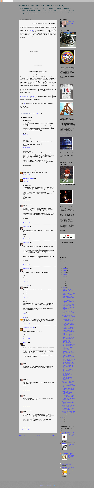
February (64, 287)
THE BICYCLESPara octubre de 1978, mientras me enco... (68, 406)
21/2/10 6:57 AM (26, 238)
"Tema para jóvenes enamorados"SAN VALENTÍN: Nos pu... (67, 341)
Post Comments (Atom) (29, 438)
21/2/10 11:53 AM (26, 313)
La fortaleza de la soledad (67, 463)
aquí (24, 103)
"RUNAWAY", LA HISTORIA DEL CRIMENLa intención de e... (68, 385)
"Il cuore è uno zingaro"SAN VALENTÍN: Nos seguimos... (68, 363)
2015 (63, 261)
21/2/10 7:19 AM (26, 297)
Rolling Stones (34, 96)
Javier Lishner (26, 204)
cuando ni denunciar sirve (66, 464)
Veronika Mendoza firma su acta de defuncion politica (71, 456)
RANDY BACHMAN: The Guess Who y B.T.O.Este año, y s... (68, 294)
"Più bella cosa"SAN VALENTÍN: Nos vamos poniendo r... (67, 374)
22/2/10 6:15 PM (26, 358)
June (64, 280)
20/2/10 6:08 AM (26, 147)
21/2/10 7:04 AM (26, 264)
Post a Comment (25, 429)
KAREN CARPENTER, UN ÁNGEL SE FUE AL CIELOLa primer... (68, 402)
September (65, 274)
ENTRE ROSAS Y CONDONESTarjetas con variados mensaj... (67, 334)
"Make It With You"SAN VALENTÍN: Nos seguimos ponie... (68, 352)
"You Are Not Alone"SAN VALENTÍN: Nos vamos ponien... (67, 378)
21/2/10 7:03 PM (26, 323)
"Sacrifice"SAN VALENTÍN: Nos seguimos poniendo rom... (68, 360)
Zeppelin (22, 96)
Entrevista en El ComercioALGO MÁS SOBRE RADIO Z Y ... (67, 392)
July (63, 278)
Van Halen (26, 96)
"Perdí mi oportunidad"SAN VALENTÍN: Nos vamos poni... (67, 370)
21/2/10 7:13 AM (26, 281)
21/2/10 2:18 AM (26, 200)
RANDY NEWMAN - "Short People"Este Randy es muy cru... (68, 301)
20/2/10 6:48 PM (26, 174)
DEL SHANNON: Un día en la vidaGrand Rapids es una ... (68, 396)
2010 (63, 267)
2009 (63, 417)
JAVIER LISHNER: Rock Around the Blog (41, 5)
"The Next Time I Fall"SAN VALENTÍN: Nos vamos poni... (67, 366)
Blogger (53, 485)
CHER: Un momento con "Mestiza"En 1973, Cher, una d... (68, 316)
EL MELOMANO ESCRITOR (67, 453)
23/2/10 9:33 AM (26, 390)
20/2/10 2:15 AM (26, 134)
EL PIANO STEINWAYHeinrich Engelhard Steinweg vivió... (68, 328)
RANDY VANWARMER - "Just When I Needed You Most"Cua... (68, 308)
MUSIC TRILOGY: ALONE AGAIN (71, 435)
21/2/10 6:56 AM (26, 222)
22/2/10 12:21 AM (26, 338)
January (64, 414)
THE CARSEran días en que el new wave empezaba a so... (68, 412)
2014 (63, 263)
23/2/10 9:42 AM (26, 427)
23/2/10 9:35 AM (26, 406)
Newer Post (22, 435)
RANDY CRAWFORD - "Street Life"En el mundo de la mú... (68, 305)
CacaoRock (64, 443)
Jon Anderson (32, 30)
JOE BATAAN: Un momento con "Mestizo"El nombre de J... (68, 320)
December (65, 268)
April (64, 283)
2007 (63, 421)
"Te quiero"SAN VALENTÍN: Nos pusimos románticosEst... (67, 348)
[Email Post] (41, 113)
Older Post (54, 435)
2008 (63, 419)
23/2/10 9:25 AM (26, 374)
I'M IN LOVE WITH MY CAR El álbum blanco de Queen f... (68, 409)
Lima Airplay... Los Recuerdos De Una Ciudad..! (68, 468)
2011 (63, 265)
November (65, 270)
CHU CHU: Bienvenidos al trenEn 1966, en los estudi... (68, 331)
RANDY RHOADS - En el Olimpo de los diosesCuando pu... (68, 290)
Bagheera (25, 342)
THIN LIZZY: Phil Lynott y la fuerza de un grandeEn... (68, 382)
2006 (63, 423)
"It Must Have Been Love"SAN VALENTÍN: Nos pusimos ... (68, 345)
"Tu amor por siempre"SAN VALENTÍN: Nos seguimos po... (68, 356)
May (64, 281)
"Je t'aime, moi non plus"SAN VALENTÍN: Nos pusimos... (68, 338)
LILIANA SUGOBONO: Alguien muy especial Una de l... (68, 399)
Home (38, 435)
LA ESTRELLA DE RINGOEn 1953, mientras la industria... (68, 389)
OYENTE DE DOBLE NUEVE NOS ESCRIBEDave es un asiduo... (68, 324)
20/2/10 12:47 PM (26, 166)
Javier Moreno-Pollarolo (28, 170)
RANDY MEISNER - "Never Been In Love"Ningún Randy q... (68, 297)
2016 (63, 259)
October (64, 272)
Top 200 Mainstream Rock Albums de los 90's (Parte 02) (71, 471)
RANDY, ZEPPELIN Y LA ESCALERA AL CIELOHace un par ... (68, 312)
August (64, 276)
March (64, 285)
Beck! (24, 317)
